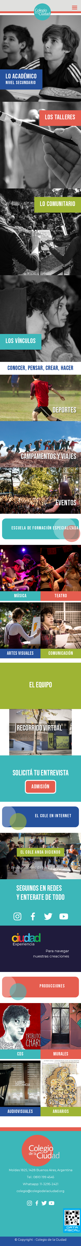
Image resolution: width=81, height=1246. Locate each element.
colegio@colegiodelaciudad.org (40, 1191)
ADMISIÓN (40, 786)
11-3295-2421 (49, 1184)
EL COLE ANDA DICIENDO (41, 852)
